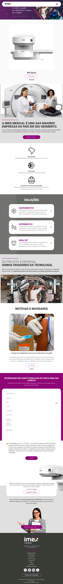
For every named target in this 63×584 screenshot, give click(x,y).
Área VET (31, 557)
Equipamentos (31, 553)
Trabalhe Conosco (31, 566)
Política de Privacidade (31, 575)
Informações (31, 581)
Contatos (31, 564)
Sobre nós (32, 560)
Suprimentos (31, 555)
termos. (35, 489)
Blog (31, 562)
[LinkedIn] (33, 570)
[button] (29, 79)
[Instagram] (25, 570)
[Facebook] (29, 570)
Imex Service (31, 559)
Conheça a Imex (30, 137)
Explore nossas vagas (30, 527)
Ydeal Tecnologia (35, 582)
